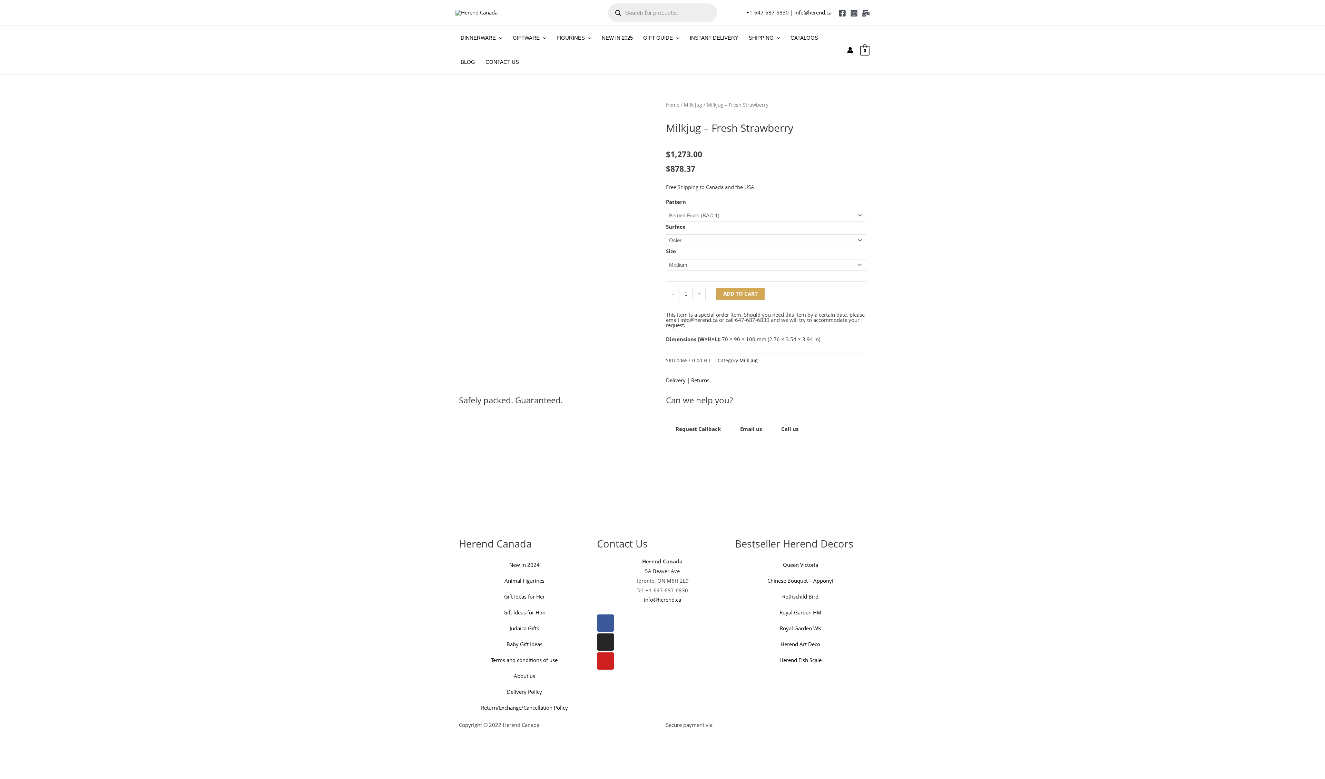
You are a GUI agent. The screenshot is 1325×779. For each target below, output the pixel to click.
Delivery (676, 380)
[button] (499, 38)
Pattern (676, 201)
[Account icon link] (850, 50)
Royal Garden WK (800, 628)
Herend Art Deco (800, 644)
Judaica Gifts (524, 628)
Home (672, 104)
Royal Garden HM (800, 612)
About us (524, 675)
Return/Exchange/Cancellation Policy (524, 707)
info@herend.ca (813, 12)
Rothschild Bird (800, 596)
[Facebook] (842, 13)
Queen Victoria (800, 564)
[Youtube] (605, 661)
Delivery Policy (524, 691)
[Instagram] (854, 13)
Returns (700, 380)
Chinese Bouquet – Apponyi (800, 580)
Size (671, 251)
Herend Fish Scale (800, 660)
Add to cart (740, 293)
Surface (676, 226)
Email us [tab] (751, 428)
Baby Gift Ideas (524, 644)
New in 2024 (524, 564)
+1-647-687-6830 (767, 12)
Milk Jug (693, 104)
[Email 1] (866, 13)
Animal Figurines (524, 580)
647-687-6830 (752, 319)
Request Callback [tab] (698, 428)
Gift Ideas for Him (524, 612)
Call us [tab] (789, 428)
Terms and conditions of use (524, 660)
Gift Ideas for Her (524, 596)
